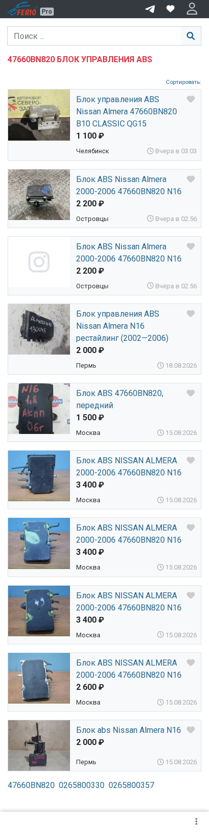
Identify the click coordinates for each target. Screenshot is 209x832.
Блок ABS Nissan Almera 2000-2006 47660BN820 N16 (129, 185)
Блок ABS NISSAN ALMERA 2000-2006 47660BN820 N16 (129, 466)
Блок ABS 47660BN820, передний (119, 399)
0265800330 (81, 785)
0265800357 (131, 785)
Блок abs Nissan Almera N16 (128, 730)
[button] (192, 9)
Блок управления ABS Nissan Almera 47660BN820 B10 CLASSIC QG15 (126, 111)
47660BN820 (31, 785)
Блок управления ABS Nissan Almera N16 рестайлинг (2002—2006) (122, 326)
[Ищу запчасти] (150, 8)
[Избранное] (170, 9)
